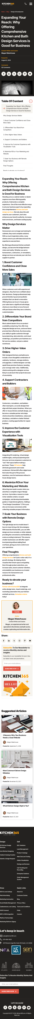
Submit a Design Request (7, 858)
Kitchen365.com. (21, 1013)
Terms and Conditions (23, 906)
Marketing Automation (6, 899)
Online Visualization (23, 860)
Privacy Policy (21, 903)
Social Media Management (8, 903)
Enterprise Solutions (23, 873)
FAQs (18, 910)
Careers (19, 914)
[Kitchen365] (9, 834)
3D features (18, 465)
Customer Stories (22, 895)
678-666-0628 (26, 4)
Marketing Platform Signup (8, 921)
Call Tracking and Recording (22, 869)
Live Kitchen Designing (7, 851)
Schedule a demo (21, 594)
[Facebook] (3, 74)
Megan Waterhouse (12, 742)
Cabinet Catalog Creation (7, 855)
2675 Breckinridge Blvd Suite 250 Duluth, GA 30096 (17, 943)
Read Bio (17, 612)
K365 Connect (4, 910)
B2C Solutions (21, 845)
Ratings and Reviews (23, 864)
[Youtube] (30, 74)
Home (3, 11)
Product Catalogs (22, 853)
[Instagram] (19, 74)
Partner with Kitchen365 (11, 587)
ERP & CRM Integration (7, 914)
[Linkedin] (9, 74)
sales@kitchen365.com (9, 936)
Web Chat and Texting (23, 856)
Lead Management (22, 849)
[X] (14, 74)
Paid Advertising (5, 895)
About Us (20, 891)
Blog (8, 11)
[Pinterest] (25, 74)
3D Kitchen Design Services (5, 846)
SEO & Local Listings (6, 891)
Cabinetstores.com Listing (8, 906)
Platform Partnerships (6, 918)
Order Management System (23, 878)
